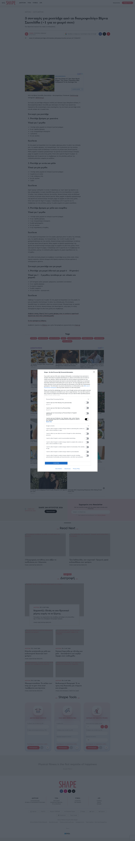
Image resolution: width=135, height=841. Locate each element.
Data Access (67, 468)
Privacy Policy (76, 468)
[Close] (94, 372)
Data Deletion (58, 468)
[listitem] (67, 399)
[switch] (87, 403)
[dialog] (67, 420)
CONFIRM (56, 463)
